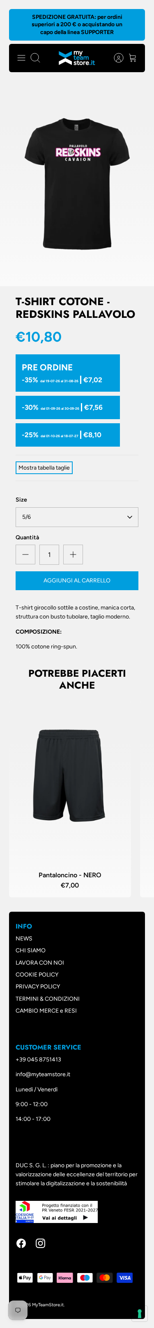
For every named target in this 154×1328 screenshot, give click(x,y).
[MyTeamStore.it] (77, 58)
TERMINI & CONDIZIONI (48, 998)
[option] (77, 183)
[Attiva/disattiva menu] (21, 58)
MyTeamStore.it (48, 1304)
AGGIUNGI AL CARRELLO (77, 580)
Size (21, 499)
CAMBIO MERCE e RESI (46, 1010)
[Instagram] (40, 1243)
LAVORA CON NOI (40, 962)
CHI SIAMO (31, 950)
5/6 (26, 516)
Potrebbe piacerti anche (77, 679)
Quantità (27, 537)
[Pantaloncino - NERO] (70, 777)
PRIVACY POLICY (38, 986)
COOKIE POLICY (37, 974)
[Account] (115, 58)
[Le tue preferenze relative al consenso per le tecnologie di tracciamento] (139, 1313)
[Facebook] (21, 1243)
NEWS (24, 938)
